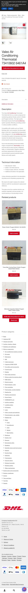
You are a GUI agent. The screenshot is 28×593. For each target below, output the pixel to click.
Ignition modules (9, 402)
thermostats (17, 145)
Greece (14, 556)
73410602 (11, 92)
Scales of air (8, 437)
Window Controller (10, 463)
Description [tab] (5, 99)
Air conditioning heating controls (13, 351)
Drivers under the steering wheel (13, 377)
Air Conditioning (11, 113)
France (24, 556)
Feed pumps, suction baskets (12, 389)
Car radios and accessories (12, 367)
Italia (15, 558)
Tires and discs (7, 478)
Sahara (8, 430)
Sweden (13, 560)
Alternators (8, 357)
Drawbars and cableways (9, 346)
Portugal (19, 558)
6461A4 (6, 92)
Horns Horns (8, 397)
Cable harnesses (9, 362)
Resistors (7, 435)
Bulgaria (4, 556)
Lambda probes (9, 405)
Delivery (6, 542)
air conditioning (20, 121)
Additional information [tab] (7, 104)
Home (4, 15)
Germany (4, 558)
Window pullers (9, 465)
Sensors (7, 440)
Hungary (10, 558)
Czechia (9, 556)
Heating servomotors (10, 394)
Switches (7, 455)
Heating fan (8, 392)
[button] (24, 25)
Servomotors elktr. (9, 443)
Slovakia (19, 560)
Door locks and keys (10, 374)
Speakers (7, 445)
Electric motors (9, 382)
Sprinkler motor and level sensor (13, 448)
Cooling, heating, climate (9, 344)
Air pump (7, 354)
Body (4, 336)
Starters (7, 450)
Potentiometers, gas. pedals (12, 415)
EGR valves (8, 379)
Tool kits (5, 480)
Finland (19, 556)
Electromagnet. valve (10, 384)
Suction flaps (8, 453)
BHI (6, 359)
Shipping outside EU (9, 548)
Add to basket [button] (14, 233)
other (23, 15)
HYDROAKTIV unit (9, 400)
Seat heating (10, 432)
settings (16, 6)
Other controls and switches (12, 412)
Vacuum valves (9, 460)
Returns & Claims (8, 539)
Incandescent (10, 425)
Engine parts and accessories (11, 470)
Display (7, 372)
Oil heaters (8, 407)
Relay (19, 15)
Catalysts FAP (6, 339)
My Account (4, 590)
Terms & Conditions (9, 545)
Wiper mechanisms (10, 468)
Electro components (12, 15)
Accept (4, 8)
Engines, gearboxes (8, 473)
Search (14, 590)
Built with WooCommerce (17, 584)
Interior (5, 475)
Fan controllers (9, 387)
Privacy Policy (5, 584)
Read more (14, 320)
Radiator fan (8, 417)
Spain (9, 560)
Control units (8, 369)
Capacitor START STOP (11, 364)
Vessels (5, 483)
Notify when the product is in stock (13, 68)
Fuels (8, 422)
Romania (4, 560)
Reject (10, 8)
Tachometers (8, 458)
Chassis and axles (8, 341)
